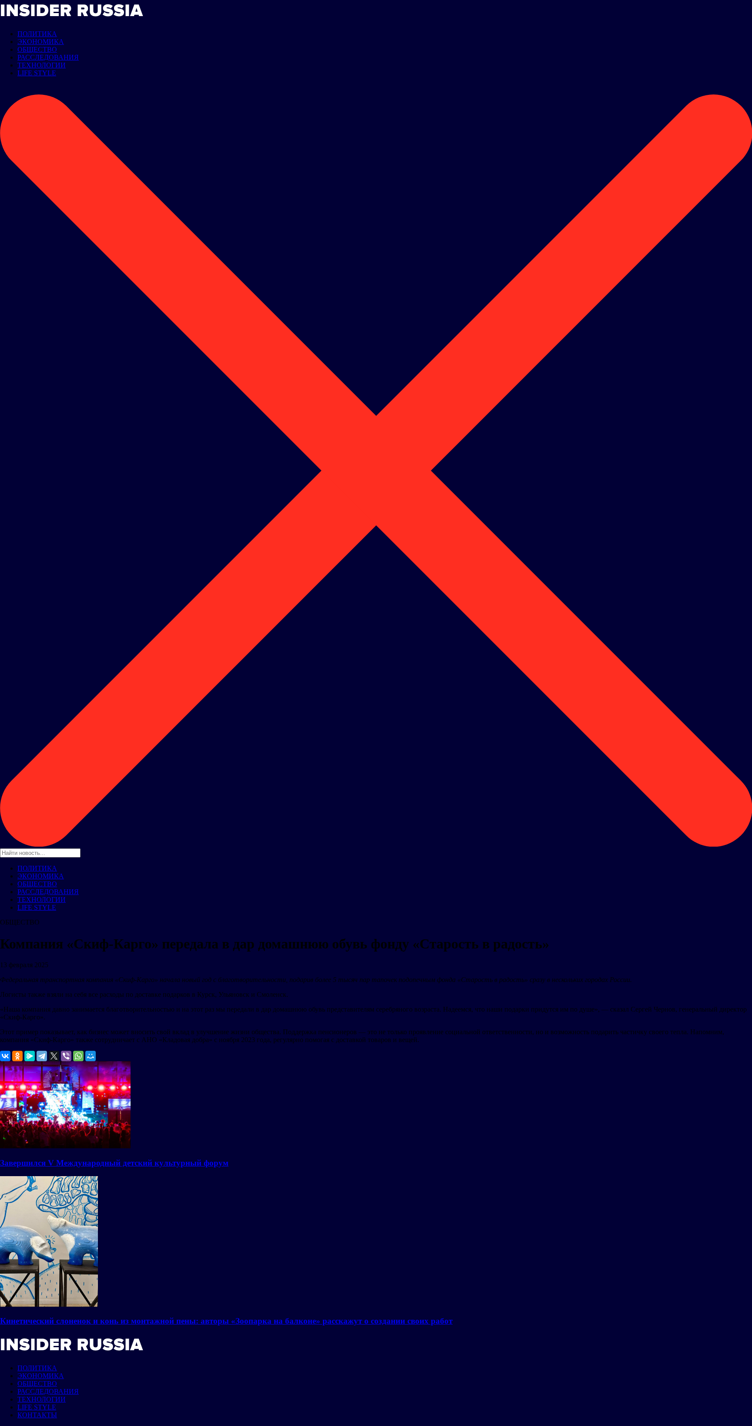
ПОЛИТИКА (37, 33)
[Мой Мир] (90, 1056)
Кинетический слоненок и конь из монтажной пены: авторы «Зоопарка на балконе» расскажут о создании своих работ (226, 1320)
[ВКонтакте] (5, 1056)
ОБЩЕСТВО (37, 49)
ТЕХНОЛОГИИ (41, 65)
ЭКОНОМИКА (40, 41)
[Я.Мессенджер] (29, 1056)
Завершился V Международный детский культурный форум (114, 1162)
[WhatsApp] (78, 1056)
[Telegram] (42, 1056)
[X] (54, 1056)
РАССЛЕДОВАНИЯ (48, 57)
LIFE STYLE (36, 73)
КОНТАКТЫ (37, 1415)
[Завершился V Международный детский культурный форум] (65, 1146)
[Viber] (66, 1056)
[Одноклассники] (17, 1056)
